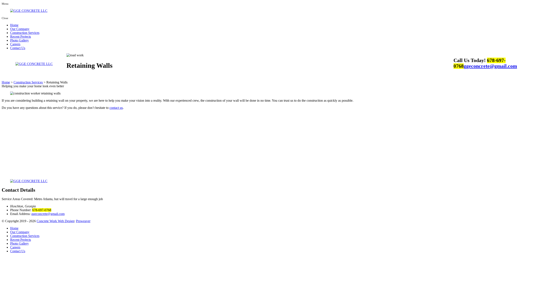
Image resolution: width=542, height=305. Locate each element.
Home (14, 25)
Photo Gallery (19, 40)
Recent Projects (20, 36)
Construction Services (24, 33)
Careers (15, 44)
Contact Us (17, 48)
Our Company (19, 29)
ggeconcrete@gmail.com (490, 66)
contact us (116, 108)
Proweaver (83, 221)
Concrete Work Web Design (55, 221)
